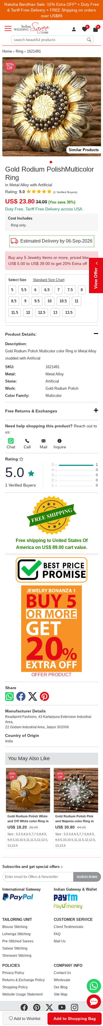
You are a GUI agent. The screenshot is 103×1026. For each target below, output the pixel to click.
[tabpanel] (51, 106)
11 (76, 301)
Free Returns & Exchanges (31, 411)
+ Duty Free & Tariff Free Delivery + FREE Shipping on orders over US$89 (53, 10)
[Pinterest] (44, 696)
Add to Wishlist (26, 1018)
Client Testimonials (68, 927)
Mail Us (60, 941)
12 (28, 312)
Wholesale (62, 980)
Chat (11, 447)
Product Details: (21, 334)
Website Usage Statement (22, 994)
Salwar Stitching (14, 948)
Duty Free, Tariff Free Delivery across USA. (44, 209)
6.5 (46, 290)
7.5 (70, 290)
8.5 (13, 301)
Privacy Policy (13, 973)
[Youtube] (62, 1008)
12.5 (41, 312)
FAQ (57, 934)
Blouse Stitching (14, 927)
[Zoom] (51, 106)
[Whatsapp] (9, 696)
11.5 (14, 312)
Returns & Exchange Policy (23, 980)
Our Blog (61, 987)
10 (49, 301)
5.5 (23, 290)
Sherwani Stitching (16, 956)
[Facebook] (20, 696)
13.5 (68, 312)
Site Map (61, 994)
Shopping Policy (15, 987)
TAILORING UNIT (17, 920)
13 (55, 312)
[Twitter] (32, 696)
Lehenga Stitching (16, 934)
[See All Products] (51, 628)
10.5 (63, 301)
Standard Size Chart (48, 280)
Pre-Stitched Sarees (17, 941)
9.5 (36, 301)
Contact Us (62, 973)
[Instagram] (74, 1008)
